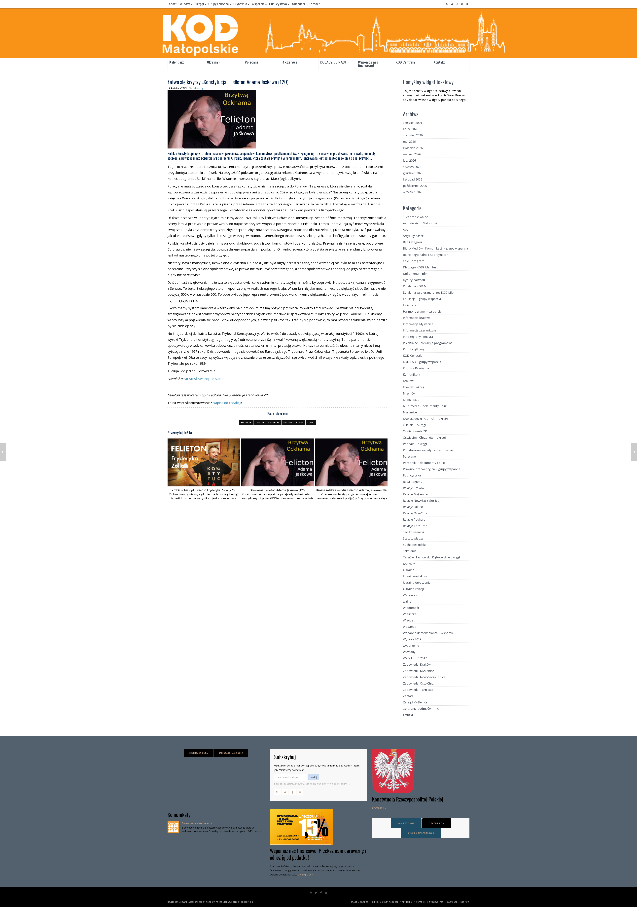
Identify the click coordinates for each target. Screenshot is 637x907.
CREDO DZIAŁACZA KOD (420, 832)
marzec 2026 (412, 154)
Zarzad (408, 696)
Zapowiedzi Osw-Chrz (418, 683)
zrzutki (408, 715)
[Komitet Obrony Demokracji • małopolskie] (318, 33)
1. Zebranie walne (415, 217)
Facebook (246, 422)
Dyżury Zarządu (414, 280)
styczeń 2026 (412, 167)
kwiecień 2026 (413, 148)
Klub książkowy (414, 349)
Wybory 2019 (412, 639)
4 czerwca (290, 62)
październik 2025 (415, 186)
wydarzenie (411, 646)
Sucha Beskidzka (414, 545)
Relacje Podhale (414, 519)
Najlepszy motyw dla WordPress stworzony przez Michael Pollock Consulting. (211, 902)
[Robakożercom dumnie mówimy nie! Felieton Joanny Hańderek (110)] (3, 452)
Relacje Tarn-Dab (415, 526)
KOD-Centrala (412, 356)
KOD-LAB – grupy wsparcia (422, 362)
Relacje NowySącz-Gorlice (421, 501)
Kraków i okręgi (414, 387)
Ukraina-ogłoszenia (416, 582)
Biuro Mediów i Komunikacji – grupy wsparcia (435, 248)
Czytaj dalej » (379, 807)
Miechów (409, 393)
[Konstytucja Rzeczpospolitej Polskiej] (420, 771)
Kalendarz (298, 4)
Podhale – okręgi (415, 444)
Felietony (197, 88)
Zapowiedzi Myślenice (418, 671)
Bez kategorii (412, 242)
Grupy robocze (218, 4)
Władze (185, 4)
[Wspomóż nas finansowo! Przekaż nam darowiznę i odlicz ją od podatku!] (318, 827)
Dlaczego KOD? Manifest (420, 267)
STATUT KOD (436, 823)
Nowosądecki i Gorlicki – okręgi (425, 419)
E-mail (311, 422)
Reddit (299, 422)
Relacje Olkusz (413, 507)
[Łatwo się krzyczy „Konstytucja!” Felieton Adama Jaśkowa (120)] (212, 119)
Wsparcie (258, 4)
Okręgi (199, 4)
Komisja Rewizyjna (416, 368)
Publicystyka (278, 4)
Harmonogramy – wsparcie (422, 311)
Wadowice (410, 595)
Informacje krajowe (416, 318)
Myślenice (410, 412)
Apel (406, 229)
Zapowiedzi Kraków (417, 664)
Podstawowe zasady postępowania (428, 450)
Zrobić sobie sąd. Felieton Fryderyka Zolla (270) (203, 490)
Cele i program (413, 261)
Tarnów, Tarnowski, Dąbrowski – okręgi (431, 557)
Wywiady (409, 652)
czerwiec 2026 (413, 135)
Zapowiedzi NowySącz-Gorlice (424, 677)
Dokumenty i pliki (415, 274)
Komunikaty (411, 374)
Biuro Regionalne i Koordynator (425, 255)
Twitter (259, 422)
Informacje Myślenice (418, 324)
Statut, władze (413, 538)
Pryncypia (240, 4)
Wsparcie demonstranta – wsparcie (428, 633)
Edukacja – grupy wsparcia (422, 299)
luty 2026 (409, 160)
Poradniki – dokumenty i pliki (424, 463)
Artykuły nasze (413, 236)
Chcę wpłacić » (305, 874)
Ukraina (212, 62)
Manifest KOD (406, 823)
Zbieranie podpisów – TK (421, 709)
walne (407, 601)
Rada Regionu (412, 482)
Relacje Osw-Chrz (415, 513)
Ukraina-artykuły (415, 576)
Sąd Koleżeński (413, 532)
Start (173, 4)
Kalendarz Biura (198, 753)
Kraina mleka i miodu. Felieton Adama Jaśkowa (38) (351, 490)
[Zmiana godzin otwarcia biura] (173, 827)
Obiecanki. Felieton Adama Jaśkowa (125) (277, 490)
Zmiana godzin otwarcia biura (197, 823)
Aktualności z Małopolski (420, 223)
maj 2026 (409, 142)
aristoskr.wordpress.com (204, 378)
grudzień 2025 (413, 173)
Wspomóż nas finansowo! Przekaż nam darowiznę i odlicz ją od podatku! (318, 854)
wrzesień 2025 (413, 192)
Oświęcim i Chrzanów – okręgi (424, 437)
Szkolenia (409, 551)
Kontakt (314, 4)
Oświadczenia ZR (415, 431)
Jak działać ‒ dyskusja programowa (428, 343)
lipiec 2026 (410, 129)
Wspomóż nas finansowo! (368, 64)
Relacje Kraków (413, 488)
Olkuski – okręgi (414, 425)
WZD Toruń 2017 (415, 658)
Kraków (408, 381)
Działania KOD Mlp (416, 286)
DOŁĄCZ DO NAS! (333, 62)
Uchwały (409, 564)
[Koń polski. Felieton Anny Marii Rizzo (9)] (634, 452)
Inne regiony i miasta (418, 337)
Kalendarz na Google (231, 753)
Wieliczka (409, 614)
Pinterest (273, 422)
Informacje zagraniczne (419, 330)
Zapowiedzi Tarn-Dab (418, 690)
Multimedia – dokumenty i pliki (425, 406)
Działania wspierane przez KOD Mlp (428, 292)
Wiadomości (411, 608)
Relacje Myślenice (415, 494)
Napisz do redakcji (227, 402)
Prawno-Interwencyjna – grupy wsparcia (431, 469)
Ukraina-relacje (414, 589)
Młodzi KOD (411, 400)
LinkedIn (287, 422)
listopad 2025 (412, 179)
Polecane (251, 62)
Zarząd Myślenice (415, 702)
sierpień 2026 (412, 123)
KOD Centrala (405, 62)
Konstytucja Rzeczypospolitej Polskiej (407, 799)
